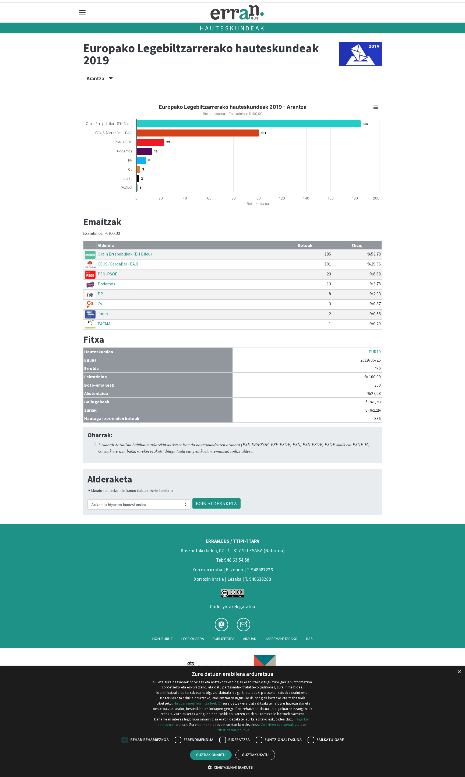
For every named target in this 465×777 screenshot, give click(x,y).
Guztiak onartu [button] (211, 754)
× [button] (459, 672)
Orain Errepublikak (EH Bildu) (125, 254)
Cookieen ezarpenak (277, 724)
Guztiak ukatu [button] (255, 754)
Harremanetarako (281, 638)
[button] (232, 767)
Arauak (249, 638)
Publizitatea (223, 638)
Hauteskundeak (232, 28)
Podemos (106, 283)
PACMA (104, 323)
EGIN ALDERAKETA (216, 503)
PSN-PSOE (107, 273)
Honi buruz (162, 638)
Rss (309, 638)
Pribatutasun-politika (232, 730)
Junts (103, 313)
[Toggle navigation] (82, 12)
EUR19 (375, 351)
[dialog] (232, 721)
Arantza (97, 78)
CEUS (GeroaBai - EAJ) (118, 264)
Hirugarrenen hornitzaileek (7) (197, 703)
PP (100, 293)
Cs (100, 303)
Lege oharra (192, 638)
